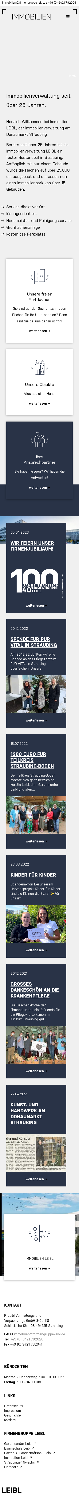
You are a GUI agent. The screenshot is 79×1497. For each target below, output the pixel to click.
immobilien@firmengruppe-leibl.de (25, 2)
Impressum (12, 1411)
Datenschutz (13, 1406)
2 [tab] (74, 76)
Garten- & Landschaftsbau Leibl (27, 1453)
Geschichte (12, 1415)
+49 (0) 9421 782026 (62, 2)
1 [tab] (70, 76)
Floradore (11, 1467)
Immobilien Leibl (16, 1458)
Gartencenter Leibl (18, 1444)
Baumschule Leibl (17, 1448)
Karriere (10, 1420)
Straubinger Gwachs (19, 1462)
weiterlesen (35, 606)
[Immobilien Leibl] (31, 17)
